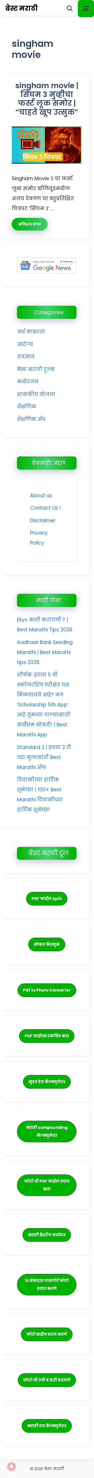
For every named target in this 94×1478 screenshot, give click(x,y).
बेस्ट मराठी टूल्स (36, 369)
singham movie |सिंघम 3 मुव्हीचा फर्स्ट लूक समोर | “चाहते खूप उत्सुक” (46, 99)
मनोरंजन (27, 381)
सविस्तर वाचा (29, 224)
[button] (70, 8)
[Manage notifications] (11, 1466)
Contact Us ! (45, 507)
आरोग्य (25, 344)
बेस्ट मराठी (21, 8)
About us (41, 495)
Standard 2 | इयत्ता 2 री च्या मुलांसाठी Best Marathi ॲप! (44, 757)
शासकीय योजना (36, 394)
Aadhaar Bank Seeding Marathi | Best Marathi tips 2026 (45, 652)
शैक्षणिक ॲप (31, 419)
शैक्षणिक (26, 406)
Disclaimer (43, 520)
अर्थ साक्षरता (31, 331)
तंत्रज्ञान (25, 356)
